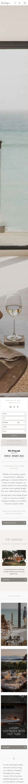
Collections (14, 596)
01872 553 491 (14, 403)
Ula (14, 376)
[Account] (21, 3)
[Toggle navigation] (25, 3)
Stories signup (10, 523)
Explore (6, 580)
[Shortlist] (16, 3)
